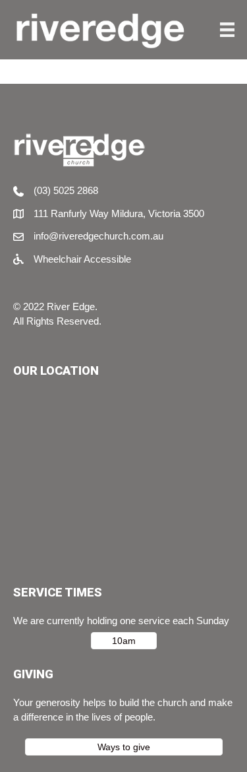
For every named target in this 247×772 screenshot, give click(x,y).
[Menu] (227, 29)
